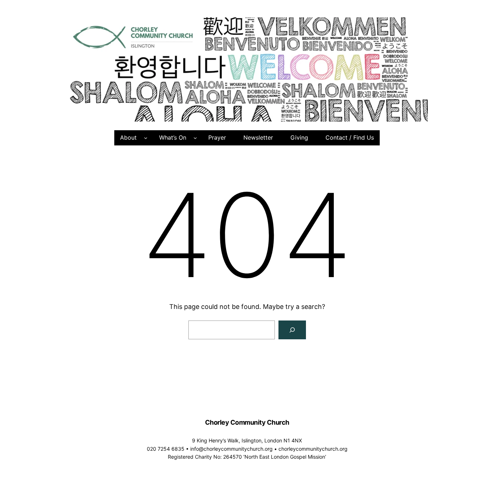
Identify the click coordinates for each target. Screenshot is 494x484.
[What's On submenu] (195, 138)
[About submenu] (146, 138)
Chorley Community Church (247, 422)
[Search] (292, 329)
